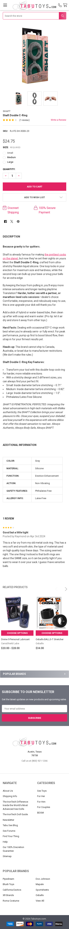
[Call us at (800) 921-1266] (60, 5)
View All (40, 900)
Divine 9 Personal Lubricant (15, 639)
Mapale (40, 884)
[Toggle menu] (5, 5)
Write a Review (58, 119)
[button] (34, 197)
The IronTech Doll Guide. (15, 814)
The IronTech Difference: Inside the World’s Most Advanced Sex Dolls (16, 805)
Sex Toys (42, 790)
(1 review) (24, 120)
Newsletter (8, 820)
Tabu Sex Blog (10, 825)
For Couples (43, 807)
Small (10, 152)
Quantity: (9, 169)
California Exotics (12, 889)
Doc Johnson (43, 878)
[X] (11, 221)
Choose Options (17, 633)
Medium (11, 157)
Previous (55, 587)
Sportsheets (42, 889)
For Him (41, 801)
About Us (8, 790)
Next (64, 587)
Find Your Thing (11, 836)
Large (10, 162)
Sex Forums (9, 830)
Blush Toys (8, 884)
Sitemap (7, 856)
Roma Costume (11, 900)
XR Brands (8, 895)
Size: (12, 147)
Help (5, 841)
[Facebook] (5, 221)
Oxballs (40, 895)
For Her (41, 796)
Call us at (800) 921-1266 (34, 760)
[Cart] (66, 5)
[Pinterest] (18, 221)
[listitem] (34, 56)
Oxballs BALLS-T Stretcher (49, 639)
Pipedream (8, 878)
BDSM (40, 812)
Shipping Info (10, 796)
